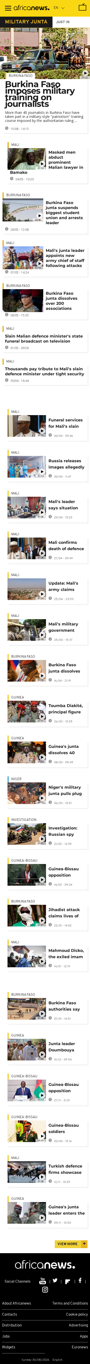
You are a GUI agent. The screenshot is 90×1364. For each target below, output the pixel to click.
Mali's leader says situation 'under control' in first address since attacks (66, 505)
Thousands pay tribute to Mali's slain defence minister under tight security (44, 371)
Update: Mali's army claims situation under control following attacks (66, 587)
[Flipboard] (68, 1281)
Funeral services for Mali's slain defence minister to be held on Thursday (66, 424)
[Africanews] (32, 8)
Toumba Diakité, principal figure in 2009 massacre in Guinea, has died (66, 709)
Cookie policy (77, 1315)
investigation (23, 820)
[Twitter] (55, 1281)
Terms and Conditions (70, 1304)
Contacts (9, 1315)
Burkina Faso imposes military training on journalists (39, 94)
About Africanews (16, 1304)
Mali (15, 145)
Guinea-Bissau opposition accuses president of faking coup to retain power (63, 1088)
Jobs (6, 1337)
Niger (16, 779)
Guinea (17, 698)
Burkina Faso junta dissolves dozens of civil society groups (64, 668)
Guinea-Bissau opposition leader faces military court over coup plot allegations (63, 873)
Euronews (80, 1347)
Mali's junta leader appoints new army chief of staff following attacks (65, 258)
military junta (26, 22)
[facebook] (80, 1281)
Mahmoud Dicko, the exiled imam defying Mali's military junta (66, 954)
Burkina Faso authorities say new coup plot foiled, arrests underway (64, 1007)
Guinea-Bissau (24, 861)
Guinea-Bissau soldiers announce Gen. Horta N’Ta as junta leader (64, 1129)
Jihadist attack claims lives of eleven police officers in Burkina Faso (64, 913)
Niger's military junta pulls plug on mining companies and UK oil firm (65, 791)
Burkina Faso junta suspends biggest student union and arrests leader (64, 212)
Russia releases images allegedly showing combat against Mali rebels (66, 464)
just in (63, 22)
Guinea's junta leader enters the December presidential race (66, 1211)
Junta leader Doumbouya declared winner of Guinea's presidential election (65, 1047)
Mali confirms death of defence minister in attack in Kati (66, 546)
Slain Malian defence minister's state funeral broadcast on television (44, 339)
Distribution (12, 1325)
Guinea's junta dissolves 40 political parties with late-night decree (64, 750)
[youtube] (43, 1281)
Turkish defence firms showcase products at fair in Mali (65, 1170)
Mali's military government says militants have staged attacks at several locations (66, 628)
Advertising (78, 1325)
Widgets (8, 1347)
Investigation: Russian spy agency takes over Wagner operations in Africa (62, 832)
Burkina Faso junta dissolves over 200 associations (62, 301)
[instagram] (45, 1289)
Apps (84, 1337)
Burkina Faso (20, 76)
